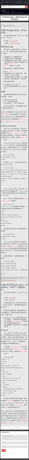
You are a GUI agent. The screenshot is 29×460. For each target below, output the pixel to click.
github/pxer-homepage (15, 43)
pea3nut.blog (13, 298)
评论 (4, 450)
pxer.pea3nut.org (14, 41)
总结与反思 (18, 2)
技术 (7, 2)
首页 (2, 2)
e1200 (13, 26)
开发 (13, 11)
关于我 (25, 2)
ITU (12, 2)
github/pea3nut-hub (10, 280)
